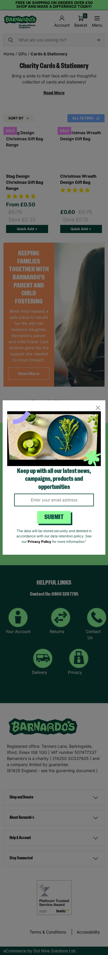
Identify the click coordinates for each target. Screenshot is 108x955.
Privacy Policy (39, 541)
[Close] (98, 408)
